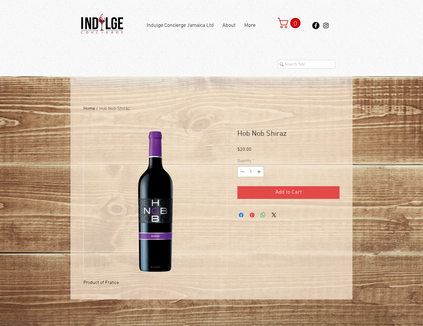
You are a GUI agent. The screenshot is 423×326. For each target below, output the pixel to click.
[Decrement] (241, 172)
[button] (290, 23)
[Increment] (259, 172)
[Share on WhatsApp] (263, 215)
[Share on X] (273, 215)
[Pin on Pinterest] (252, 215)
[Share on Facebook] (241, 215)
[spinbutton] (250, 172)
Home (89, 109)
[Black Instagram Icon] (325, 25)
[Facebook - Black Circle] (315, 25)
